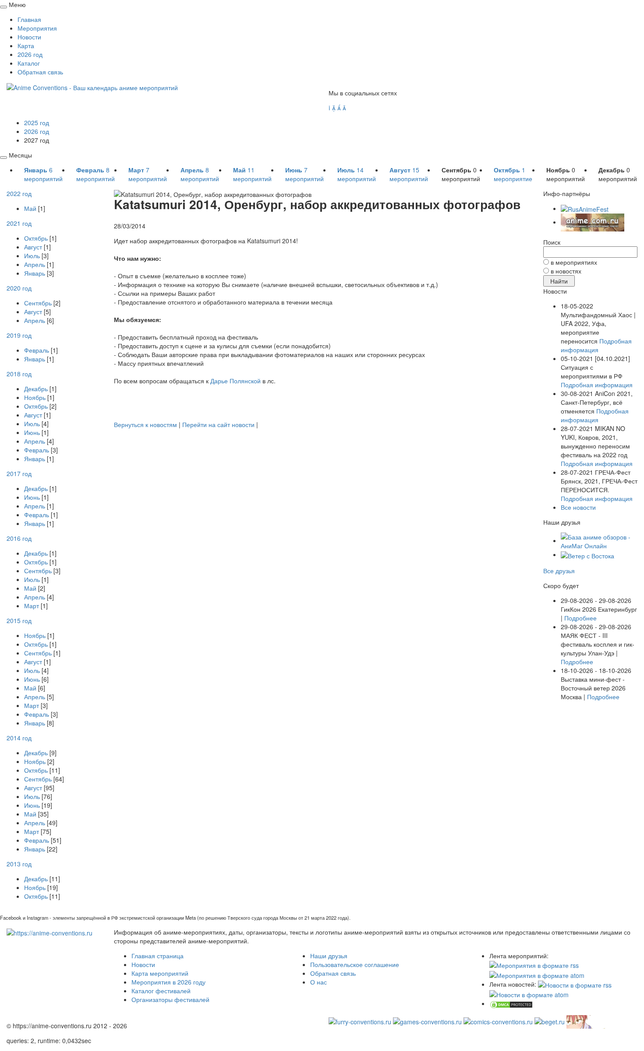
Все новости (578, 507)
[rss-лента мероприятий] (534, 964)
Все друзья (559, 570)
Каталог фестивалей (161, 990)
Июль (32, 255)
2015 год (19, 620)
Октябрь (36, 238)
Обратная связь (40, 71)
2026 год (30, 54)
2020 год (19, 288)
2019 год (19, 335)
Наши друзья (328, 955)
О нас (318, 981)
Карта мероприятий (159, 973)
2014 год (19, 737)
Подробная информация (596, 345)
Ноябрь (35, 397)
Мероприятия (37, 28)
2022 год (19, 193)
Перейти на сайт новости (218, 424)
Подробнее (580, 617)
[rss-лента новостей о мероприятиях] (575, 984)
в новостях (566, 270)
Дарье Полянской (235, 380)
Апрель (34, 264)
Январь (34, 273)
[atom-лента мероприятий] (536, 974)
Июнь (32, 432)
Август (33, 246)
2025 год (36, 122)
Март (31, 605)
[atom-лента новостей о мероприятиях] (529, 993)
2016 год (19, 538)
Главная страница (157, 955)
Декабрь (36, 388)
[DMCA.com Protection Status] (511, 1003)
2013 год (19, 863)
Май (30, 208)
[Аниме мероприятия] (49, 932)
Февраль (36, 350)
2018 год (19, 373)
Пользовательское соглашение (354, 964)
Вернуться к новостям (145, 424)
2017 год (19, 473)
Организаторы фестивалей (170, 999)
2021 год (19, 223)
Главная (29, 19)
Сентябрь (38, 302)
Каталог (29, 63)
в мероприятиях (574, 262)
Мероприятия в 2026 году (168, 981)
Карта (26, 45)
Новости (29, 36)
